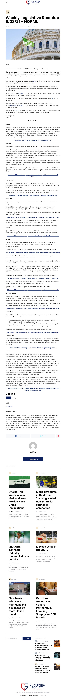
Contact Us (43, 695)
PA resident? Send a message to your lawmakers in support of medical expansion (33, 332)
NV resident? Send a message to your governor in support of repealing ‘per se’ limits (33, 253)
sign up (17, 110)
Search (27, 638)
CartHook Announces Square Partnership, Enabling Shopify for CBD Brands (46, 608)
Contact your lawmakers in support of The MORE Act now (33, 140)
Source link (9, 407)
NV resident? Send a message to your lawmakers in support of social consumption (33, 290)
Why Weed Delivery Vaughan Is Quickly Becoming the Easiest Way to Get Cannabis (42, 669)
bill (53, 98)
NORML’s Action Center (16, 105)
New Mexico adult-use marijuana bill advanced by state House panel (17, 606)
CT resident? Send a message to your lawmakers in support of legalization (33, 195)
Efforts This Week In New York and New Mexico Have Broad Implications (17, 500)
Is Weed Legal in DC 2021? (46, 548)
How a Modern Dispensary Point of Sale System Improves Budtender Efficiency (43, 646)
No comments (23, 26)
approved (21, 93)
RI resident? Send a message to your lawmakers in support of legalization (33, 348)
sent (21, 72)
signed (34, 81)
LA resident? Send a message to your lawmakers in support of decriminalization (33, 217)
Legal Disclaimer (33, 695)
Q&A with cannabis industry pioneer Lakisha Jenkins (19, 553)
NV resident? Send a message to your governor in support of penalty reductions (33, 278)
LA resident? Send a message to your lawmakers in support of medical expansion (33, 236)
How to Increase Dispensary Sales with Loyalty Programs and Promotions (42, 658)
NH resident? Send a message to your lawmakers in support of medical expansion (33, 308)
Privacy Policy (23, 695)
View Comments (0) (32, 459)
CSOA (8, 26)
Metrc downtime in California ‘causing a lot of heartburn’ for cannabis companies (46, 500)
